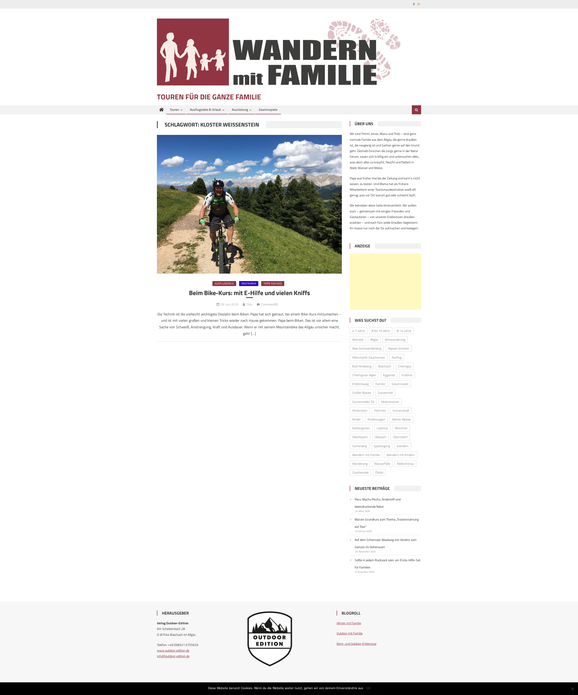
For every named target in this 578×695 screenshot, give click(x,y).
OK (368, 688)
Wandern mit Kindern (401, 454)
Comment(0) (269, 304)
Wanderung (360, 463)
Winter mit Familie (349, 623)
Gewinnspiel (400, 383)
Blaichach (384, 366)
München (401, 428)
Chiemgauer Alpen (364, 375)
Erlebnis (407, 375)
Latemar (382, 428)
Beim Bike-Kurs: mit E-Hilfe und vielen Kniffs (249, 293)
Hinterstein (359, 410)
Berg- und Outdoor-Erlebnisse (356, 643)
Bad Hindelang (361, 366)
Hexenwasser (390, 401)
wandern (403, 446)
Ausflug (397, 357)
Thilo (249, 304)
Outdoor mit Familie (350, 633)
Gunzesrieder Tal (363, 401)
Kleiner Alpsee (401, 419)
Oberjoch (380, 436)
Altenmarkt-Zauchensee (368, 357)
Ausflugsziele (224, 283)
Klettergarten (361, 428)
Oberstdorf (400, 436)
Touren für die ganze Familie (209, 96)
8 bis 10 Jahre (381, 330)
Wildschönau (405, 463)
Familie (380, 383)
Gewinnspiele (268, 109)
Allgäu (374, 339)
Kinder (356, 419)
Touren (174, 109)
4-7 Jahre (358, 330)
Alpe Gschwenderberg (366, 348)
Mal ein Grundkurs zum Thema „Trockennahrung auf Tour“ (387, 523)
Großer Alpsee (361, 392)
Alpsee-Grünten (398, 348)
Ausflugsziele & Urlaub (205, 109)
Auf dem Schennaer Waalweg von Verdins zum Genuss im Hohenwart (386, 543)
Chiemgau (404, 366)
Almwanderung (395, 339)
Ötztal (379, 472)
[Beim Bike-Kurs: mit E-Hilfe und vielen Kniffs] (249, 204)
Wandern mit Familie (366, 454)
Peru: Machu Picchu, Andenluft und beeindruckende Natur (378, 503)
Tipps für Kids (272, 283)
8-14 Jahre (404, 330)
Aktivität (358, 339)
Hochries (380, 410)
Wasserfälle (382, 463)
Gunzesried (385, 392)
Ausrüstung (240, 109)
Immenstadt (401, 410)
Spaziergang (382, 446)
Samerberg (359, 446)
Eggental (389, 375)
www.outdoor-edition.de (173, 650)
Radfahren (248, 283)
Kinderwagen (376, 419)
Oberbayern (360, 436)
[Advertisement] (385, 281)
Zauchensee (360, 472)
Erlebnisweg (360, 383)
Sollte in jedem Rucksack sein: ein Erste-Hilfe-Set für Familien (387, 564)
